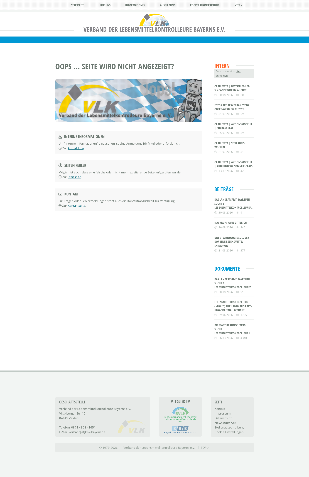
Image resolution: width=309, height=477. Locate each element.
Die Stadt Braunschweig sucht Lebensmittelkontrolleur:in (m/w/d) (233, 329)
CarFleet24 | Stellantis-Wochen (229, 145)
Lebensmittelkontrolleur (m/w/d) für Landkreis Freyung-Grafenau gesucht (233, 306)
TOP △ (205, 447)
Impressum (223, 413)
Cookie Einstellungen (229, 432)
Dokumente (227, 268)
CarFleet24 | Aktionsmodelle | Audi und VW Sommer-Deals (233, 164)
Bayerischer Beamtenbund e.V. (180, 432)
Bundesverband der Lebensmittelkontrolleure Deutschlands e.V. (180, 419)
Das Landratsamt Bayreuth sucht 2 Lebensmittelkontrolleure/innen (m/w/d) (234, 203)
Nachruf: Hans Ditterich (230, 223)
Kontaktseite (76, 205)
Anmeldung (76, 148)
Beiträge (224, 189)
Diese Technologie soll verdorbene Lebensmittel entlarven (232, 242)
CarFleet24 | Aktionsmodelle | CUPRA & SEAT (233, 126)
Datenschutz (223, 418)
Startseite (74, 177)
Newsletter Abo (225, 422)
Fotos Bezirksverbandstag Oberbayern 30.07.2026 (231, 107)
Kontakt (220, 408)
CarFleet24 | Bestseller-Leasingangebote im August (232, 88)
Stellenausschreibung (229, 427)
